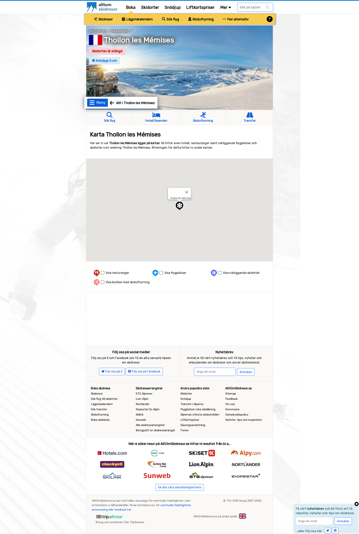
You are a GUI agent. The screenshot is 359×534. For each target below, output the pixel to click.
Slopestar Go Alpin (147, 409)
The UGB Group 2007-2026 (244, 500)
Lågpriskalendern (139, 19)
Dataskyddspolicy (236, 414)
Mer (224, 7)
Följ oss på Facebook (145, 371)
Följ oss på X (113, 371)
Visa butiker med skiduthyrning (128, 282)
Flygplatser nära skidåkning (197, 409)
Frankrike (120, 31)
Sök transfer (99, 409)
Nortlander (142, 404)
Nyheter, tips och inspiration (243, 420)
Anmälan (246, 372)
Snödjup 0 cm (106, 61)
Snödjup (173, 7)
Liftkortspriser (200, 7)
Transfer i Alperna (191, 404)
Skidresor (105, 19)
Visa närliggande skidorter (241, 273)
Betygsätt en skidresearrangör (155, 430)
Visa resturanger (117, 273)
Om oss (230, 404)
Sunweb (141, 420)
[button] (179, 206)
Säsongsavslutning (192, 425)
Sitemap (230, 393)
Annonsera (232, 409)
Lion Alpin (142, 399)
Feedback (231, 399)
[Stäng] (186, 192)
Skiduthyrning (203, 19)
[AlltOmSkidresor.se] (103, 6)
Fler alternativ (237, 19)
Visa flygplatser (175, 273)
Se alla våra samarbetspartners (179, 487)
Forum (184, 430)
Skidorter (150, 7)
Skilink (139, 414)
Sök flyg (172, 19)
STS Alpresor (144, 393)
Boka (131, 7)
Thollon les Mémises (139, 40)
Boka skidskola (100, 420)
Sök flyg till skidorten (104, 399)
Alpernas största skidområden (199, 414)
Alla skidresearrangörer (150, 425)
